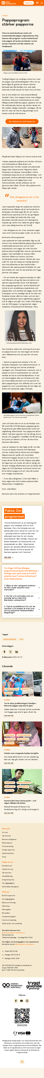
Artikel (4, 15)
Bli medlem (6, 913)
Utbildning (9, 743)
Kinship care (10, 739)
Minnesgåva (6, 909)
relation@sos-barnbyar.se (24, 944)
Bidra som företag (8, 902)
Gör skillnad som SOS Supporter (22, 121)
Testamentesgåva (9, 916)
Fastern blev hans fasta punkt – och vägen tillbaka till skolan (20, 802)
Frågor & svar (7, 862)
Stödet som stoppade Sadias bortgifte (21, 753)
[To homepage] (9, 2)
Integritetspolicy (8, 880)
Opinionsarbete (8, 853)
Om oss (5, 832)
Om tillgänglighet (8, 883)
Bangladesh (10, 735)
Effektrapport (7, 843)
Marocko (9, 693)
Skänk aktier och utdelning (12, 923)
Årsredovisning (7, 846)
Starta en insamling (9, 920)
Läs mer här (9, 715)
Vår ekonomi (6, 873)
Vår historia (6, 836)
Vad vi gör (6, 829)
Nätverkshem (23, 739)
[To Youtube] (21, 1001)
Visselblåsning (7, 876)
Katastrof (25, 689)
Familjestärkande (9, 639)
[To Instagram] (27, 1001)
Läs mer (7, 557)
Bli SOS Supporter (8, 895)
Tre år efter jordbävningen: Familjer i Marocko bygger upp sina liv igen (20, 704)
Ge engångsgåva (8, 899)
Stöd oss (28, 3)
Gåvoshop (6, 906)
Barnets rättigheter (9, 839)
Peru (21, 639)
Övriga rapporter (8, 850)
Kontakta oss (7, 866)
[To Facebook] (16, 1001)
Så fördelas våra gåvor (10, 887)
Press (4, 857)
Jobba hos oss (7, 869)
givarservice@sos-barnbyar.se (13, 933)
